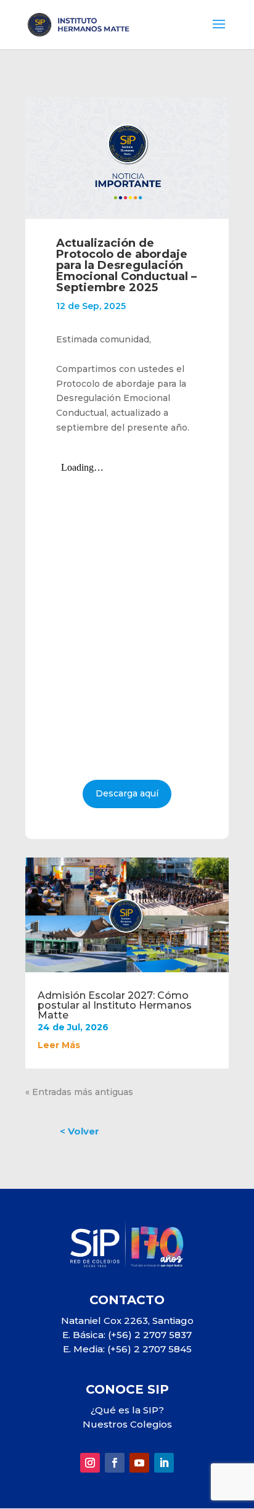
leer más (59, 1045)
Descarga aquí (127, 793)
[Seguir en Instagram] (90, 1463)
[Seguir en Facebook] (115, 1463)
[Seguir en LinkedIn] (164, 1463)
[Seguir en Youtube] (139, 1463)
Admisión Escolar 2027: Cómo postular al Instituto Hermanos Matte (115, 1005)
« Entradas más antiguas (79, 1092)
